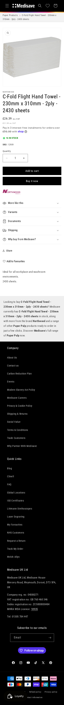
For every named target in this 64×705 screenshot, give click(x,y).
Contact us (13, 365)
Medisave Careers (17, 397)
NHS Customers (15, 532)
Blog (9, 468)
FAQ (9, 484)
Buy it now (32, 181)
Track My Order (15, 548)
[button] (7, 6)
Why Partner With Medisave (22, 446)
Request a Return (16, 540)
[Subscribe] (50, 637)
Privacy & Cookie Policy (19, 405)
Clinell (10, 476)
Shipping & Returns (17, 413)
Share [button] (9, 250)
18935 (34, 609)
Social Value (13, 421)
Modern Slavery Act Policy (21, 389)
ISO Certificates (15, 500)
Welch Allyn (13, 556)
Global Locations (16, 492)
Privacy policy (51, 692)
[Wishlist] (48, 6)
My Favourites (14, 524)
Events (10, 381)
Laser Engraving (16, 516)
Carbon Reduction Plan (19, 373)
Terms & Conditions (17, 430)
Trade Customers (16, 438)
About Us (12, 357)
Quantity (7, 151)
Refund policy (35, 692)
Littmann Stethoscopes (19, 508)
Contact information (33, 697)
